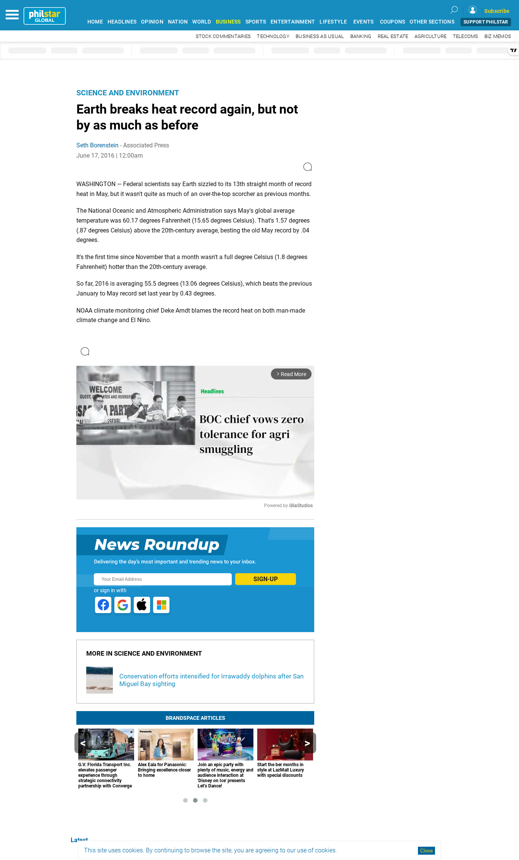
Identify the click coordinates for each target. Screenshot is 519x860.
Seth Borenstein (97, 145)
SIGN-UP (265, 579)
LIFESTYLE (333, 22)
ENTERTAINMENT (293, 22)
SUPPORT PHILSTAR (486, 22)
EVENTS (363, 22)
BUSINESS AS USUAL (320, 36)
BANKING (361, 36)
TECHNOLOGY (273, 36)
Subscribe (497, 11)
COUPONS (392, 22)
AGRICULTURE (431, 36)
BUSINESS (228, 22)
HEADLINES (122, 22)
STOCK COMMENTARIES (223, 36)
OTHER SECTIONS (432, 22)
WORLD (201, 22)
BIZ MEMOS (497, 36)
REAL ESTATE (393, 36)
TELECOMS (465, 36)
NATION (178, 22)
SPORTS (255, 22)
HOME (95, 22)
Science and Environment (127, 92)
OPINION (152, 22)
